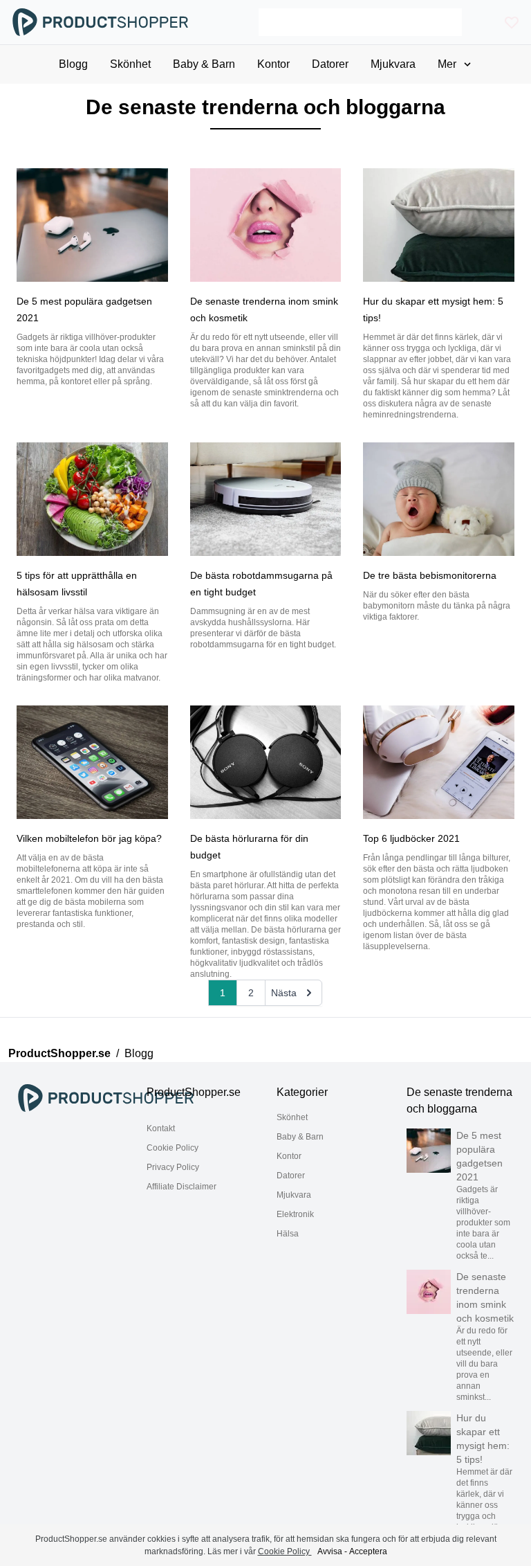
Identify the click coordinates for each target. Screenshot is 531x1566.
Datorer (291, 1175)
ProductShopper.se (59, 1053)
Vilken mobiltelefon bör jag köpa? (89, 838)
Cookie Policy (172, 1148)
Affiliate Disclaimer (181, 1186)
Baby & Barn (300, 1137)
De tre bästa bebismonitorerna (429, 575)
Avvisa (329, 1551)
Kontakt (161, 1128)
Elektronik (295, 1214)
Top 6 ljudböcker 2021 (411, 838)
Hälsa (288, 1234)
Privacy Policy (173, 1167)
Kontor (289, 1156)
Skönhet (292, 1117)
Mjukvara (294, 1195)
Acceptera (368, 1551)
